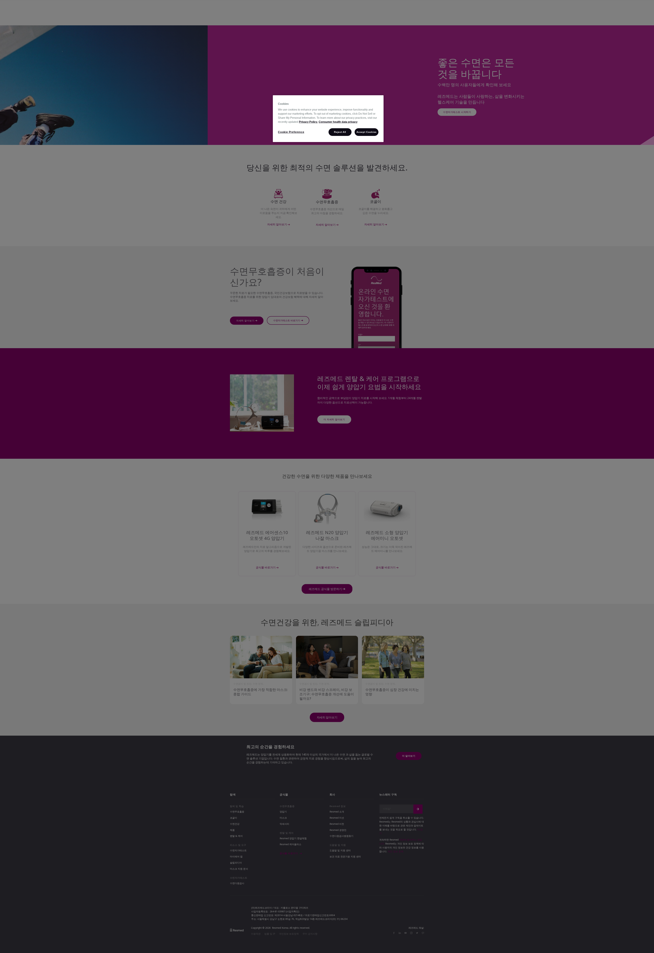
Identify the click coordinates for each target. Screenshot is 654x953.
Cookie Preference (291, 132)
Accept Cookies (366, 132)
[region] (328, 118)
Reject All (340, 132)
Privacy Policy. (308, 121)
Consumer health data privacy (338, 121)
